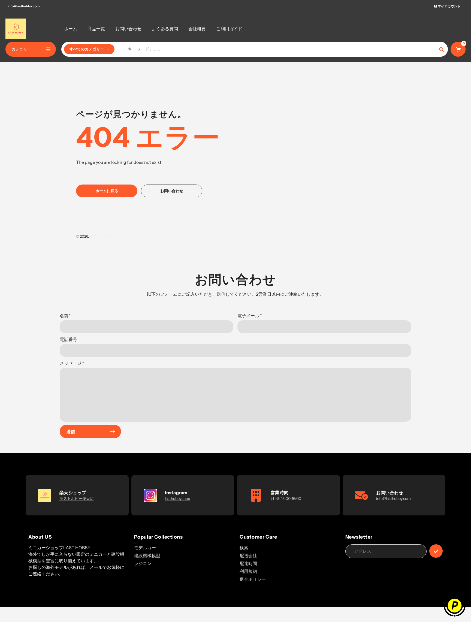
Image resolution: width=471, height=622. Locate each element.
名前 (65, 315)
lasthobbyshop (177, 498)
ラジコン (143, 563)
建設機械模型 (147, 555)
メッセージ (72, 363)
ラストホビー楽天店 (76, 498)
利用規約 (248, 571)
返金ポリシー (253, 579)
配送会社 (248, 555)
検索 (244, 547)
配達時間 (248, 563)
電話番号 (68, 339)
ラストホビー (100, 236)
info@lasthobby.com (24, 6)
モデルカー (145, 547)
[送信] (436, 551)
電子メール (249, 315)
